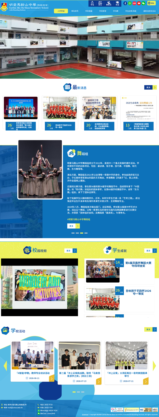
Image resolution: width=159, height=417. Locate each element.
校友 (117, 4)
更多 (148, 87)
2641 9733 (48, 404)
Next (154, 366)
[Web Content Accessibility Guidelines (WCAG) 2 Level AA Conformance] (146, 410)
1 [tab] (73, 233)
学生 (92, 4)
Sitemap (85, 414)
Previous (5, 366)
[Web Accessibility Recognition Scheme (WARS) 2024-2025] (155, 410)
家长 (100, 4)
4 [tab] (86, 233)
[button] (154, 35)
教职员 (108, 4)
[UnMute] (12, 69)
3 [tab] (81, 233)
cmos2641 (51, 413)
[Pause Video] (6, 69)
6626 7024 (53, 410)
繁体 (152, 3)
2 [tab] (77, 233)
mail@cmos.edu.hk (15, 407)
